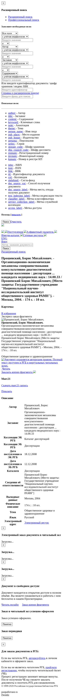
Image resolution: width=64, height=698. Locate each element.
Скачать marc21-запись (14, 385)
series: (11, 143)
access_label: (15, 208)
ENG (4, 238)
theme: (11, 128)
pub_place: (14, 134)
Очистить (16, 221)
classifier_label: (16, 198)
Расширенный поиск (20, 16)
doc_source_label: (18, 189)
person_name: (15, 131)
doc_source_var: (17, 183)
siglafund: (13, 180)
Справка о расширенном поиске (20, 93)
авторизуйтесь (37, 658)
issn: (10, 168)
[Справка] (45, 235)
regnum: (12, 153)
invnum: (12, 156)
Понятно (7, 624)
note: (10, 125)
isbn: (10, 164)
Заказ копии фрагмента (35, 604)
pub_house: (14, 137)
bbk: (10, 171)
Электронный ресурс (36, 522)
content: (12, 119)
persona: (12, 140)
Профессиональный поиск (23, 19)
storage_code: (15, 146)
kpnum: (12, 159)
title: (10, 116)
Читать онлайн (10, 604)
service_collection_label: (21, 201)
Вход (4, 241)
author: (12, 113)
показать (16, 214)
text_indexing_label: (19, 195)
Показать (6, 391)
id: (9, 174)
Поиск (6, 222)
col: (10, 177)
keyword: (13, 122)
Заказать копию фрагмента (17, 372)
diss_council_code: (18, 149)
